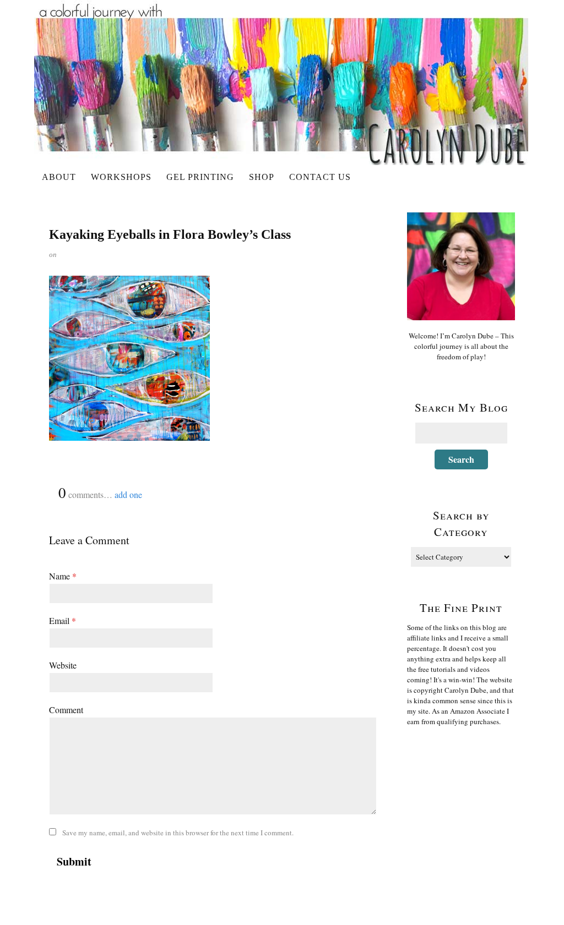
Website (63, 665)
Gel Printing (200, 177)
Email (62, 620)
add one (128, 494)
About (59, 177)
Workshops (121, 177)
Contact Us (320, 177)
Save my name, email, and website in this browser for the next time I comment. (178, 833)
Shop (261, 177)
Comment (66, 709)
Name (63, 576)
